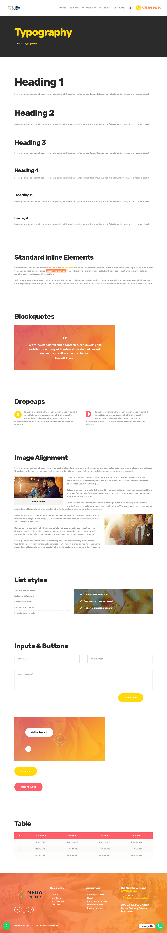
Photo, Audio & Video (97, 901)
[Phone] (159, 926)
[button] (6, 926)
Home (19, 44)
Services (56, 905)
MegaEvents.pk (22, 925)
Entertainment (94, 908)
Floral (90, 898)
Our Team (56, 898)
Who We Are (58, 901)
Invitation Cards (95, 905)
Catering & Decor (95, 895)
